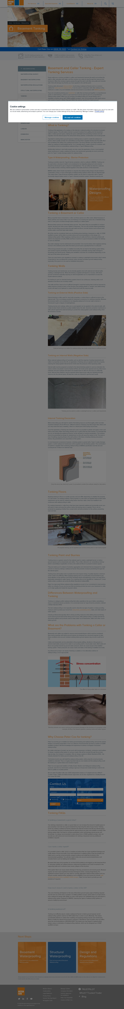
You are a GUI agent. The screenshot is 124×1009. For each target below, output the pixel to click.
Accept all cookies (73, 117)
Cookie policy (99, 111)
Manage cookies (52, 117)
